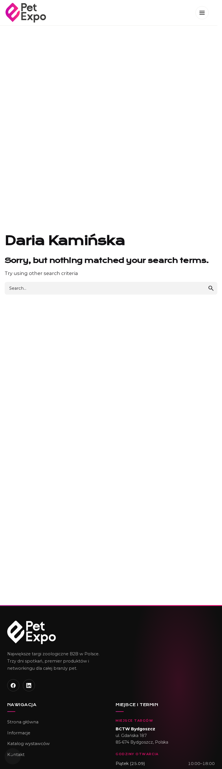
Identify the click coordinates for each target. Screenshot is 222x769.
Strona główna (22, 722)
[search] (211, 288)
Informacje (18, 733)
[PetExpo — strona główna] (111, 632)
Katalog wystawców (28, 743)
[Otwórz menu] (202, 12)
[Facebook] (13, 685)
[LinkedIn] (29, 685)
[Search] (13, 756)
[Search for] (111, 288)
